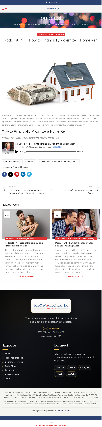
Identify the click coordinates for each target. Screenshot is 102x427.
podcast (27, 24)
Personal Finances (14, 358)
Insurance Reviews (14, 362)
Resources (10, 370)
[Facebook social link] (46, 2)
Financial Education (16, 239)
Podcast (60, 34)
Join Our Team (12, 374)
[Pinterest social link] (16, 174)
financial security (13, 161)
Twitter (72, 367)
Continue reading (26, 276)
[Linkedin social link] (23, 174)
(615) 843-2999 (51, 328)
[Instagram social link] (52, 2)
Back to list (51, 189)
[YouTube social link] (55, 2)
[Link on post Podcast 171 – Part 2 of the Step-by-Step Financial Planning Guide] (76, 224)
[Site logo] (51, 8)
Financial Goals (85, 239)
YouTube (72, 374)
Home (17, 24)
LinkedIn (59, 374)
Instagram (84, 367)
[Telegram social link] (29, 174)
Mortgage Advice (46, 34)
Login (7, 378)
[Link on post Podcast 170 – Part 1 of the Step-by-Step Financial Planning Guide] (26, 224)
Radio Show (10, 366)
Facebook (59, 367)
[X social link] (49, 2)
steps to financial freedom (17, 167)
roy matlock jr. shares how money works (59, 161)
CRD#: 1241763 (64, 411)
